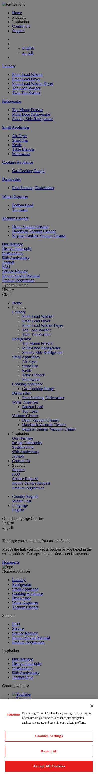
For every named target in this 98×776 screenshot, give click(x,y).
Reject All (49, 751)
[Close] (91, 705)
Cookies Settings (49, 736)
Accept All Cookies (49, 766)
